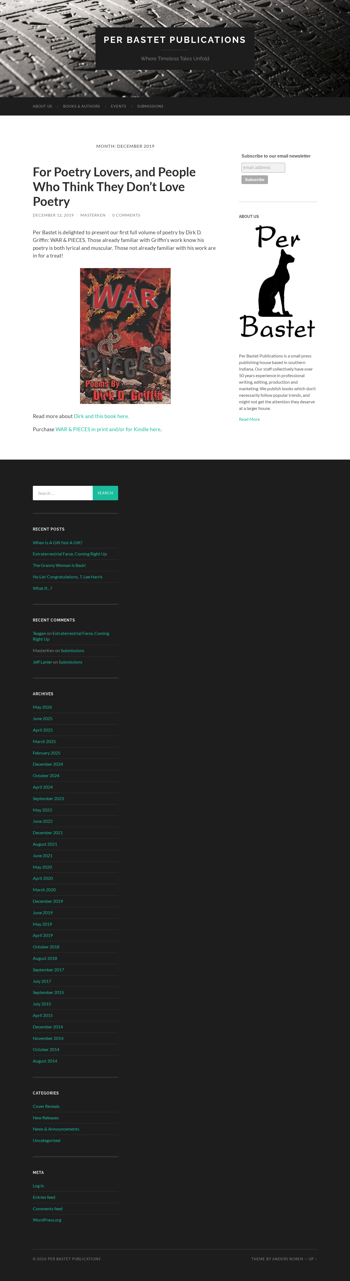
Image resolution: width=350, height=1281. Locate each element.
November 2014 (48, 1038)
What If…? (42, 588)
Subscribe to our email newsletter (276, 156)
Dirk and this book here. (101, 416)
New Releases (46, 1117)
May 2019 (42, 924)
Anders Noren (287, 1259)
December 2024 (48, 764)
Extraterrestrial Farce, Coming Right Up (70, 553)
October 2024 (46, 775)
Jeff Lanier (42, 661)
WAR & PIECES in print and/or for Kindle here (108, 429)
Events (118, 106)
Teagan (39, 633)
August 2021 (45, 844)
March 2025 (44, 741)
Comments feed (48, 1208)
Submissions (150, 106)
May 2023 (42, 809)
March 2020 (44, 889)
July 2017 (42, 981)
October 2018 (46, 946)
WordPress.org (47, 1219)
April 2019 (43, 935)
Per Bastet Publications (175, 40)
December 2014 (48, 1026)
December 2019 (48, 901)
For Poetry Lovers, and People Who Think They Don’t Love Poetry (114, 186)
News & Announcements (56, 1128)
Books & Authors (81, 106)
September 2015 (48, 992)
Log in (38, 1185)
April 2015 (43, 1015)
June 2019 (42, 912)
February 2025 (46, 752)
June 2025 (42, 718)
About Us (42, 106)
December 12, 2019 (53, 215)
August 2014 (45, 1060)
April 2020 (43, 878)
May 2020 (42, 866)
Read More (249, 419)
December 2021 (48, 832)
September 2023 (48, 798)
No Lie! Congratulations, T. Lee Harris (68, 576)
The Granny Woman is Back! (59, 565)
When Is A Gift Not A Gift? (57, 542)
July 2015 (42, 1003)
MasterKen (93, 215)
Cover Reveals (46, 1106)
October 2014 (46, 1049)
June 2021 (42, 855)
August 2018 (45, 958)
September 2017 (48, 969)
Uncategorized (46, 1140)
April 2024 (43, 786)
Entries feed (44, 1197)
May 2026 (42, 706)
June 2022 (42, 821)
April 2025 (43, 729)
